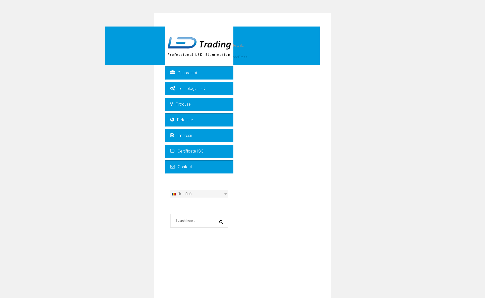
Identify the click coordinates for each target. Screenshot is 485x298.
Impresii (185, 135)
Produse (183, 104)
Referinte (185, 119)
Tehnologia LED (191, 88)
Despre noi (187, 72)
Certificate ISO (191, 151)
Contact (185, 166)
